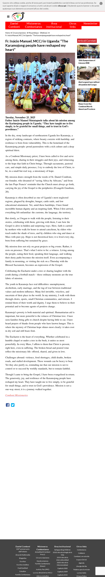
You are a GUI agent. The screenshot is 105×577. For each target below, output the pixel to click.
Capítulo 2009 (62, 572)
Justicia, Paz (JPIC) (42, 569)
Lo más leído (81, 573)
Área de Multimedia (23, 555)
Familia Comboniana (22, 575)
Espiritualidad (23, 568)
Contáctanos (81, 550)
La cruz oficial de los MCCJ (42, 573)
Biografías (23, 558)
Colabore (81, 553)
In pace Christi (81, 560)
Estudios (23, 571)
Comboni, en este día (81, 556)
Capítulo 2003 (62, 568)
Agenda (81, 563)
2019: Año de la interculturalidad (62, 558)
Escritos (23, 561)
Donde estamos (42, 561)
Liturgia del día (81, 566)
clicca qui (62, 6)
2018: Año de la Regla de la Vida (62, 553)
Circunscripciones (19, 33)
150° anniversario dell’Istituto (22, 550)
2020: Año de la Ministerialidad (62, 563)
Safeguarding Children (62, 550)
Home (7, 33)
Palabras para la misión (81, 569)
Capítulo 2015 (62, 575)
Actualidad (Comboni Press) (42, 553)
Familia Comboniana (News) (42, 565)
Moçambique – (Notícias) (38, 33)
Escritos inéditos (23, 565)
